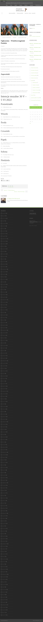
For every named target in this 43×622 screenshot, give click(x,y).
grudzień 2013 (4, 599)
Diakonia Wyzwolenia (34, 67)
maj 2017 (4, 495)
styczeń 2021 (4, 383)
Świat (34, 220)
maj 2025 (4, 251)
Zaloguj (4, 1)
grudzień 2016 (4, 508)
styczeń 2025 (4, 261)
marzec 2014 (4, 592)
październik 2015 (5, 543)
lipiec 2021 (4, 368)
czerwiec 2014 (4, 584)
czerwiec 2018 (4, 462)
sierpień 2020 (4, 396)
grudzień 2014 (4, 569)
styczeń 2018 (4, 475)
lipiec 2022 (4, 337)
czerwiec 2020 (4, 401)
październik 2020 (5, 391)
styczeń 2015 (4, 566)
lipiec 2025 (4, 246)
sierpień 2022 (4, 335)
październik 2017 (5, 482)
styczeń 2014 (4, 597)
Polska (32, 220)
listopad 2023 (4, 297)
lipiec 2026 (4, 215)
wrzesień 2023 (4, 302)
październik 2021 (5, 360)
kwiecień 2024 (4, 284)
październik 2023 (5, 299)
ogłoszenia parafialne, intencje (22, 37)
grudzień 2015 (4, 538)
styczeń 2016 (4, 536)
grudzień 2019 (4, 416)
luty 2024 (4, 289)
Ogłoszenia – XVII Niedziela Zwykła (35, 59)
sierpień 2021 (4, 365)
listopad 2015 (4, 541)
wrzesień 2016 (4, 515)
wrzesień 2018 (4, 454)
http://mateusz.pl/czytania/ (33, 214)
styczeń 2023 (4, 322)
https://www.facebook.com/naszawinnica (35, 36)
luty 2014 (4, 594)
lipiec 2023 (4, 307)
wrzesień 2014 (4, 576)
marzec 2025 (4, 256)
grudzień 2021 (4, 355)
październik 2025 (5, 238)
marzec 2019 (4, 439)
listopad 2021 (4, 358)
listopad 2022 (4, 327)
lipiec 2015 (4, 551)
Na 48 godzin (39, 221)
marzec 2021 (4, 378)
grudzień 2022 (4, 325)
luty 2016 (4, 533)
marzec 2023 (4, 317)
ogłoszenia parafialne (12, 13)
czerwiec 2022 (4, 340)
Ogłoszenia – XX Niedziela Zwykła (35, 47)
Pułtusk (31, 220)
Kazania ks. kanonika (36, 87)
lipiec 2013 (4, 612)
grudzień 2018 (4, 447)
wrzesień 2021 (4, 363)
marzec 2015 (4, 561)
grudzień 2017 (4, 477)
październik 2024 (5, 269)
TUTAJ (34, 28)
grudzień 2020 (4, 386)
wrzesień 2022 (4, 332)
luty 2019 (4, 442)
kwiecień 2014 (4, 589)
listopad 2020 (4, 388)
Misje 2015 (32, 95)
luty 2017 (4, 503)
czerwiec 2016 (4, 523)
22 (41, 116)
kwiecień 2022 (4, 345)
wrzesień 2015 (4, 546)
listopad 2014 (4, 571)
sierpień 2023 (4, 304)
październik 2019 (5, 421)
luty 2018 (4, 472)
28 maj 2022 (14, 37)
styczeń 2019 (4, 444)
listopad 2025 (4, 236)
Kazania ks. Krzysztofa (36, 90)
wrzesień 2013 (4, 607)
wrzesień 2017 (4, 485)
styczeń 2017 (4, 505)
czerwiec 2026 (4, 218)
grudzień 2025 (4, 233)
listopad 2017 (4, 480)
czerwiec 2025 (4, 248)
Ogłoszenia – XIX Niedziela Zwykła (35, 51)
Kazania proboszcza (35, 92)
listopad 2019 (4, 419)
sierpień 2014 (4, 579)
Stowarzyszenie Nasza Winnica (35, 100)
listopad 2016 (4, 510)
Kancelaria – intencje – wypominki (30, 13)
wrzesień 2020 (4, 393)
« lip (30, 123)
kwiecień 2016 (4, 528)
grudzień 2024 (4, 264)
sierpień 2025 (4, 243)
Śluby (7, 5)
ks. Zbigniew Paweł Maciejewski (6, 37)
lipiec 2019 (4, 429)
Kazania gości (35, 82)
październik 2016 (5, 513)
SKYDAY (40, 620)
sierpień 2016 (4, 518)
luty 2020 (4, 411)
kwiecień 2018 (4, 467)
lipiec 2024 (4, 276)
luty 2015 (4, 564)
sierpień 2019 (4, 426)
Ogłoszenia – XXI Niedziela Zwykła (35, 43)
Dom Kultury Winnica (34, 70)
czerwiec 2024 (4, 279)
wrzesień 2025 (4, 241)
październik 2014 (5, 574)
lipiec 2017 (4, 490)
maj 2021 (4, 373)
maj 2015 (4, 556)
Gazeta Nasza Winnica (34, 72)
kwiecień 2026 (4, 223)
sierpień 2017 (4, 487)
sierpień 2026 (4, 213)
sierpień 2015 (4, 548)
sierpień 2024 (4, 274)
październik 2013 (5, 604)
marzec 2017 (4, 500)
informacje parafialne (20, 13)
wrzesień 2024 (4, 271)
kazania (32, 80)
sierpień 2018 (4, 457)
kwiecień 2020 (4, 406)
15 (41, 114)
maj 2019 (4, 434)
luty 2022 (4, 350)
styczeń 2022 (4, 353)
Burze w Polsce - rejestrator (33, 225)
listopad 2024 (4, 266)
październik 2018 (5, 452)
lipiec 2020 (4, 398)
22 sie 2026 (32, 45)
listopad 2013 (4, 602)
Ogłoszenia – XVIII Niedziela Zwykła (35, 55)
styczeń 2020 (4, 414)
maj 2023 (4, 312)
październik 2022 (5, 330)
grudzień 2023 (4, 294)
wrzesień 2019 (4, 424)
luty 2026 (4, 228)
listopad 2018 (4, 449)
